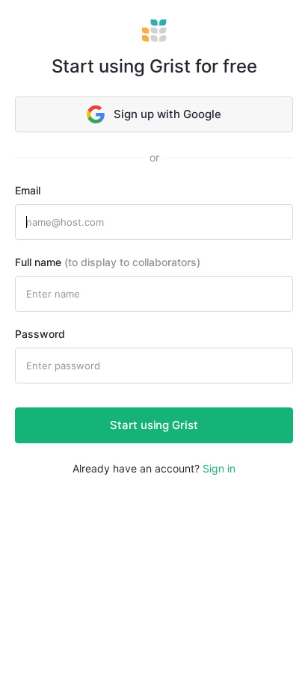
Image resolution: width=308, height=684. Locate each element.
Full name (107, 262)
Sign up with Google (167, 114)
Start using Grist (154, 425)
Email (27, 190)
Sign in (219, 468)
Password (40, 333)
